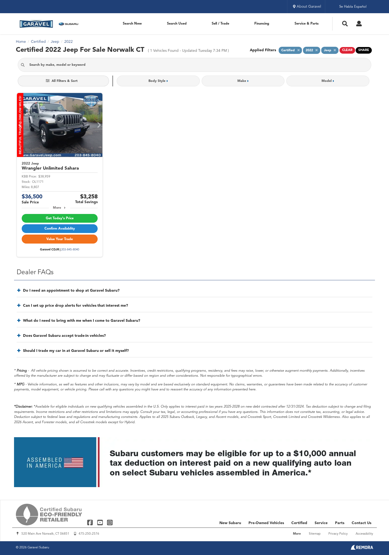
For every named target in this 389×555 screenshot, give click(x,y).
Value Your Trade (59, 239)
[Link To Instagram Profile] (110, 522)
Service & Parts (307, 23)
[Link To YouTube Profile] (100, 522)
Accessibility (364, 533)
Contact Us (361, 523)
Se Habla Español (353, 6)
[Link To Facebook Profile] (91, 522)
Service (321, 523)
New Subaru (230, 523)
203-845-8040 (70, 249)
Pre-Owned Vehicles (266, 523)
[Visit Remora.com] (362, 549)
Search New (132, 23)
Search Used (177, 23)
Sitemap (314, 533)
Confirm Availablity (59, 228)
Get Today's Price (60, 218)
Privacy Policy (338, 533)
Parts (339, 523)
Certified (299, 523)
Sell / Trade (220, 23)
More (57, 207)
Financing (261, 23)
